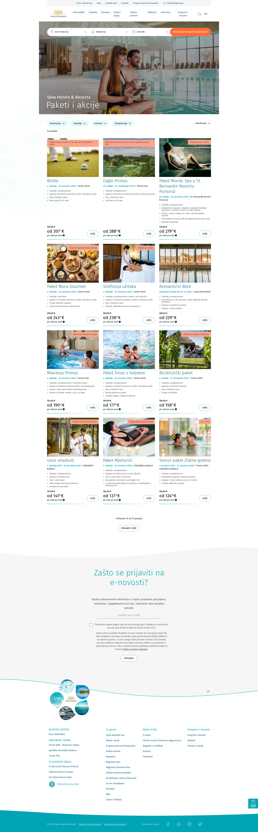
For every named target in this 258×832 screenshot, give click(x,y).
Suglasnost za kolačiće (115, 824)
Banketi (191, 740)
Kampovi (105, 12)
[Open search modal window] (199, 14)
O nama (146, 735)
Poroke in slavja (195, 746)
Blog (99, 3)
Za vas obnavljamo (115, 783)
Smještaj (93, 12)
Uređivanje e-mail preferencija (121, 778)
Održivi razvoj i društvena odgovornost (162, 740)
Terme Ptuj (54, 755)
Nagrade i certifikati (153, 746)
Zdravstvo (165, 12)
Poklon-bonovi (113, 751)
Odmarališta (79, 12)
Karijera (147, 751)
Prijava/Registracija (175, 3)
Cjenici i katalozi (114, 799)
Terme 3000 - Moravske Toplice (64, 745)
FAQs (108, 794)
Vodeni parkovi (134, 14)
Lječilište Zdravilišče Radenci (63, 750)
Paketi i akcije (117, 14)
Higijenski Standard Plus (118, 767)
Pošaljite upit (111, 3)
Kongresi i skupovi (183, 14)
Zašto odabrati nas (84, 3)
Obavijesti (148, 756)
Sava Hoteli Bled (57, 734)
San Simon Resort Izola (60, 777)
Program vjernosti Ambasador (146, 3)
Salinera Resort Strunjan (61, 772)
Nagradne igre (113, 762)
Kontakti (124, 3)
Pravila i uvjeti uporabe (90, 824)
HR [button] (205, 14)
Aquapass (111, 756)
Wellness (152, 12)
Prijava (129, 658)
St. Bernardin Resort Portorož (63, 766)
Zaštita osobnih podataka (134, 649)
